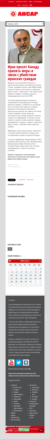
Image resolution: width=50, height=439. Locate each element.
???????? (22, 180)
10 (11, 275)
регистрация (38, 1)
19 (21, 278)
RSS (19, 5)
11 (16, 275)
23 (40, 278)
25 (16, 281)
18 (16, 278)
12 (21, 275)
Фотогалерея (15, 420)
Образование (18, 394)
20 (26, 278)
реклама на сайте (21, 1)
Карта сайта (33, 413)
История (35, 397)
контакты (25, 5)
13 (26, 275)
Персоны (35, 390)
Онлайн (34, 399)
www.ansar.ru (25, 376)
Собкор (16, 390)
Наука (16, 401)
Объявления (18, 411)
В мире (16, 392)
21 (30, 278)
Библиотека (15, 417)
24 (11, 281)
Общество (17, 397)
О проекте (33, 401)
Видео (13, 413)
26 (21, 281)
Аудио (13, 415)
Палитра (17, 404)
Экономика (17, 399)
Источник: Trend (13, 165)
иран (9, 249)
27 (26, 281)
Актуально (33, 385)
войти (30, 1)
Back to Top (41, 430)
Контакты (32, 411)
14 (30, 275)
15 (35, 275)
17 (11, 278)
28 (30, 281)
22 (35, 278)
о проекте (11, 1)
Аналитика (35, 387)
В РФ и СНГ (18, 387)
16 (40, 275)
